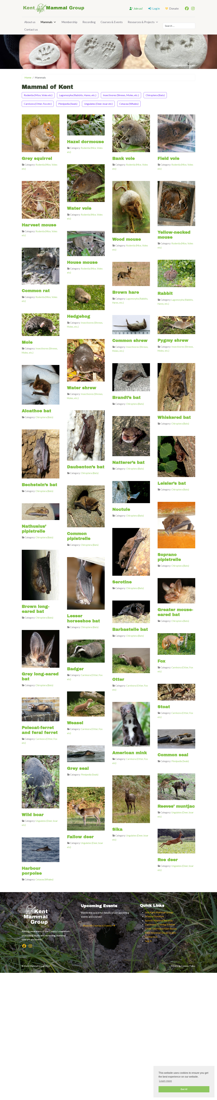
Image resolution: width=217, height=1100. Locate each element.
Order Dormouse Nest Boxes (161, 928)
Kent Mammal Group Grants (160, 932)
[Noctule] (131, 491)
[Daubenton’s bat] (86, 435)
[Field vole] (176, 132)
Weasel (75, 723)
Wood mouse (126, 239)
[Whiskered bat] (176, 386)
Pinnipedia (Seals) (67, 103)
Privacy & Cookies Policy (183, 966)
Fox (161, 661)
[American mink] (131, 723)
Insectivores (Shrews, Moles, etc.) (121, 95)
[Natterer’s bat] (131, 435)
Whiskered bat (174, 417)
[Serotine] (131, 551)
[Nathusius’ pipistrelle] (40, 511)
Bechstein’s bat (39, 484)
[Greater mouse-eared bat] (176, 590)
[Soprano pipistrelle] (176, 524)
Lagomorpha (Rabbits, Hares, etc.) (77, 95)
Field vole (168, 158)
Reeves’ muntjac (176, 806)
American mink (129, 752)
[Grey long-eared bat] (40, 648)
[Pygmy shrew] (176, 324)
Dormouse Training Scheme (160, 924)
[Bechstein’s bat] (40, 453)
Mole (27, 342)
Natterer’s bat (128, 462)
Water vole (79, 208)
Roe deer (168, 859)
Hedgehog (78, 316)
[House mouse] (86, 243)
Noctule (121, 509)
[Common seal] (176, 738)
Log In (148, 940)
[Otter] (131, 660)
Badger (75, 669)
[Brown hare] (131, 273)
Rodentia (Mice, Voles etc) (38, 95)
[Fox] (176, 643)
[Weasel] (86, 703)
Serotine (122, 582)
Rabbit (165, 293)
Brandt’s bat (126, 397)
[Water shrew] (86, 359)
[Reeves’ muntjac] (176, 786)
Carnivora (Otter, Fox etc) (38, 103)
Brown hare (125, 292)
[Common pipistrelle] (86, 506)
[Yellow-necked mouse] (176, 203)
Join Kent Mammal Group (159, 912)
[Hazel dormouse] (86, 124)
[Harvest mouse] (40, 199)
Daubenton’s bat (85, 467)
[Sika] (131, 798)
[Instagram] (192, 8)
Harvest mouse (39, 225)
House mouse (82, 262)
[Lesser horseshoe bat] (86, 582)
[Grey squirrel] (40, 132)
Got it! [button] (184, 1089)
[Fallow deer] (86, 808)
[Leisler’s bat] (176, 456)
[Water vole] (86, 182)
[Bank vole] (131, 132)
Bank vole (123, 158)
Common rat (36, 290)
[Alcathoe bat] (40, 384)
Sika (117, 829)
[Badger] (86, 650)
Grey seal (78, 768)
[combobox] (179, 26)
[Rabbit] (176, 273)
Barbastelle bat (130, 629)
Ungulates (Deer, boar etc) (98, 103)
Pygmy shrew (173, 340)
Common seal (173, 755)
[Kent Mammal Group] (53, 8)
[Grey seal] (86, 753)
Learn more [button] (165, 1081)
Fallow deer (80, 837)
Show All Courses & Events (97, 925)
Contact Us (151, 936)
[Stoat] (176, 691)
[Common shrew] (131, 324)
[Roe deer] (176, 840)
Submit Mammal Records (159, 920)
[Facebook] (186, 8)
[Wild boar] (40, 781)
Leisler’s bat (172, 483)
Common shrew (130, 340)
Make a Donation (154, 916)
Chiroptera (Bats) (155, 95)
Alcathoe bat (36, 411)
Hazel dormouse (85, 141)
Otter (118, 679)
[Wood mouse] (131, 206)
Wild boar (33, 814)
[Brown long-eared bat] (40, 574)
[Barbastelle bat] (131, 611)
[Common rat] (40, 265)
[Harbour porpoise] (40, 849)
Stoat (164, 706)
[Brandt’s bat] (131, 376)
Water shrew (81, 388)
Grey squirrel (37, 158)
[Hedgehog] (86, 297)
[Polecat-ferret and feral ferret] (40, 709)
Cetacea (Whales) (129, 103)
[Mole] (40, 324)
